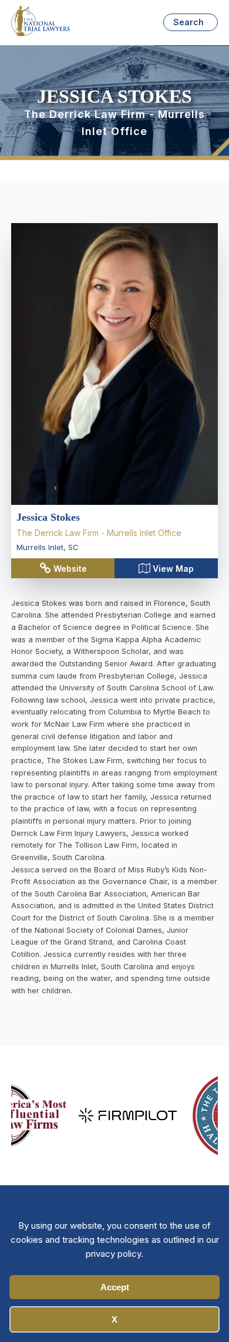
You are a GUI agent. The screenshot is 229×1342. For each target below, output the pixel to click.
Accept (114, 1287)
